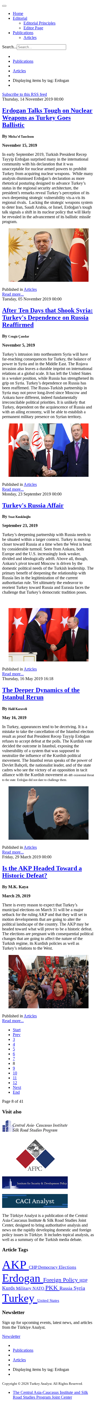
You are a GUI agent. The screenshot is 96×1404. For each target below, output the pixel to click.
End (16, 1092)
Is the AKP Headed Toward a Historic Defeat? (42, 872)
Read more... (13, 294)
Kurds (9, 1288)
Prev (17, 1034)
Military (24, 1288)
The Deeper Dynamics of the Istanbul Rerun (41, 694)
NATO (39, 1288)
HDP (83, 1280)
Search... (9, 47)
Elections (67, 1267)
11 (15, 1078)
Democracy (48, 1267)
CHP (33, 1267)
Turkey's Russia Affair (33, 505)
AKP (15, 1264)
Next (17, 1087)
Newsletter (11, 1336)
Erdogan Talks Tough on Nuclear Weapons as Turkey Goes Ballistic (47, 117)
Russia (66, 1288)
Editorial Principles (39, 23)
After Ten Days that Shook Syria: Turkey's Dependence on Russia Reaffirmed (47, 317)
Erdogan (22, 1278)
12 (15, 1082)
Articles (30, 37)
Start (17, 1030)
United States (48, 1300)
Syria (79, 1288)
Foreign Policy (61, 1280)
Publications (23, 32)
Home (18, 13)
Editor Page (33, 28)
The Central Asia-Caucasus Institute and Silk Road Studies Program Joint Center (50, 1394)
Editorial (20, 18)
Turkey (19, 1298)
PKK (52, 1287)
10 (15, 1073)
